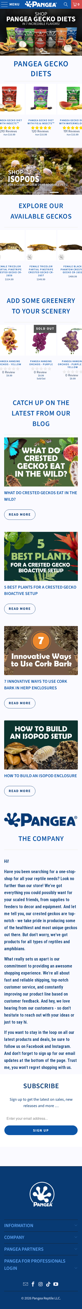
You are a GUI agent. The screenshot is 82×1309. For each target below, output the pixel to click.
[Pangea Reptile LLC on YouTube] (56, 1285)
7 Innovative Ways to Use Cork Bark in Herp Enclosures (35, 684)
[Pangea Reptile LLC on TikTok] (48, 1285)
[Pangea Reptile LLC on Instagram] (41, 1285)
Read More (20, 514)
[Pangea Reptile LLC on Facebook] (33, 1285)
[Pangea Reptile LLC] (41, 4)
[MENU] (2, 4)
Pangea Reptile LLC (46, 1298)
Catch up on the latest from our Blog (41, 413)
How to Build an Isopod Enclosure (40, 776)
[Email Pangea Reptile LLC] (25, 1285)
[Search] (66, 4)
